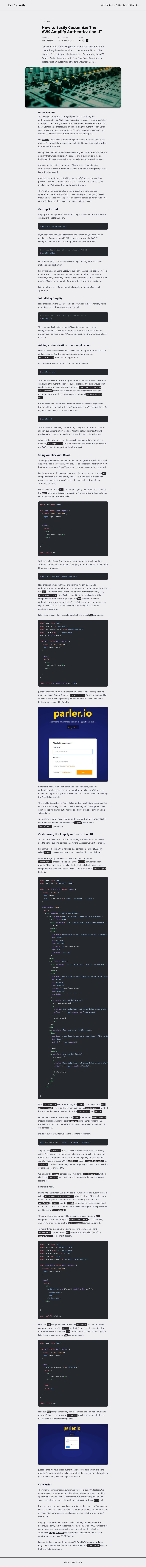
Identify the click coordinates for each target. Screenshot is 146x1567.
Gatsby (66, 271)
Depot (112, 5)
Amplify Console (56, 1532)
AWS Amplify (97, 152)
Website (104, 5)
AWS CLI (61, 234)
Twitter (126, 5)
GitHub (119, 5)
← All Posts (46, 22)
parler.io (45, 139)
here (98, 852)
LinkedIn (134, 5)
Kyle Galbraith (16, 5)
